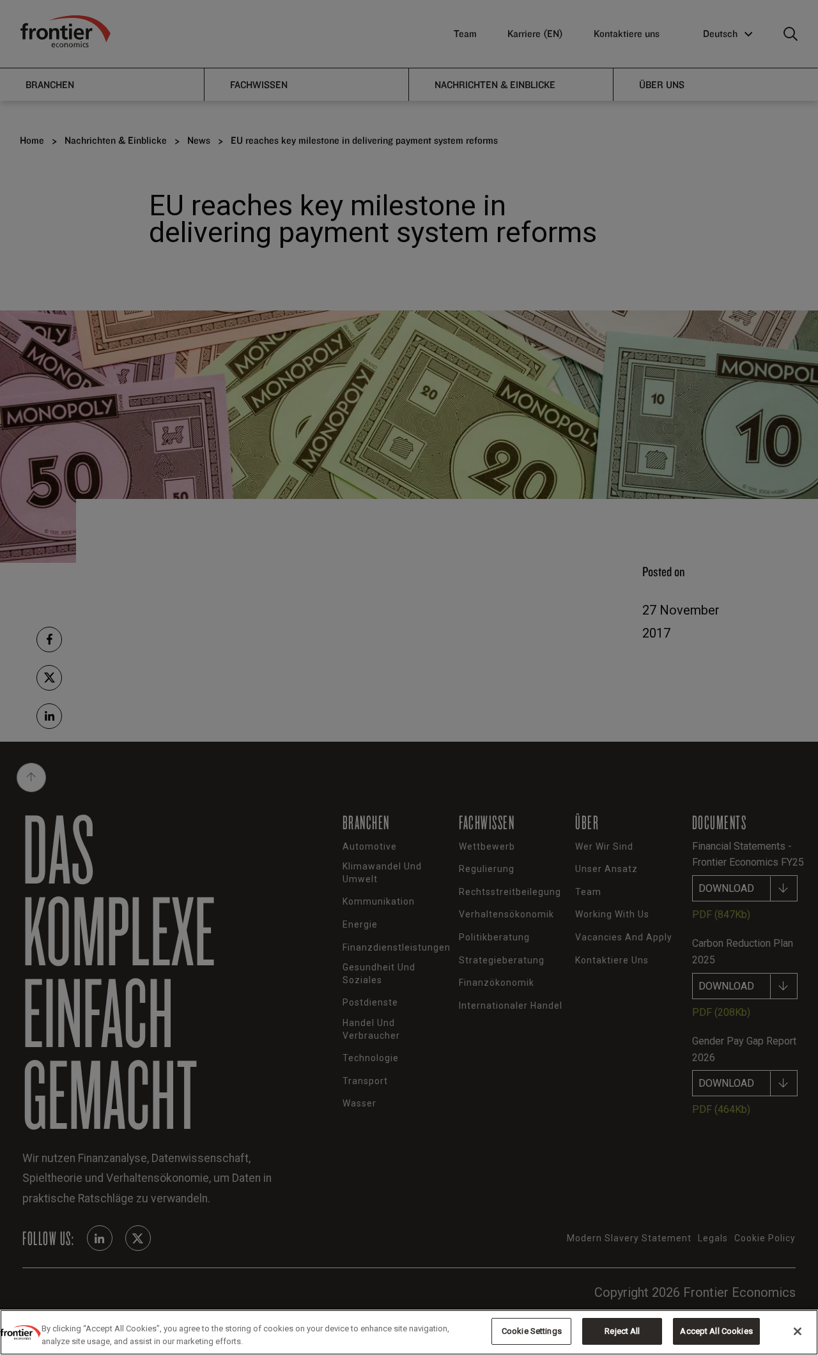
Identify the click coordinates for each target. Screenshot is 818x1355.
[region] (409, 1332)
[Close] (797, 1331)
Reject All (622, 1331)
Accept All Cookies (716, 1331)
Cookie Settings (532, 1331)
